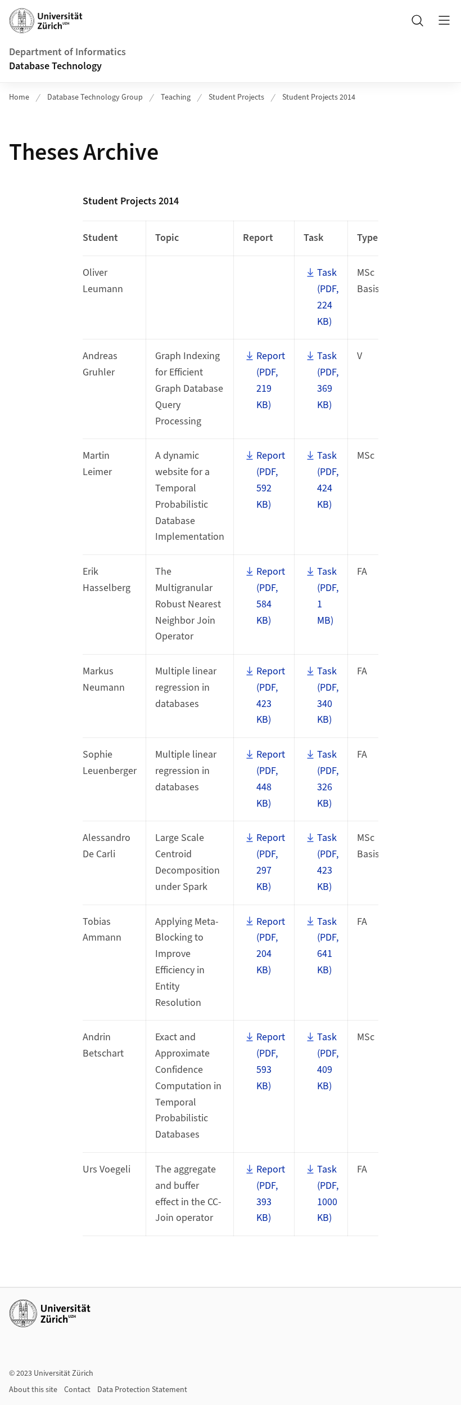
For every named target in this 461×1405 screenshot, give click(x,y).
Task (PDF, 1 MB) (327, 596)
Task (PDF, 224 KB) (327, 297)
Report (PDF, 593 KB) (270, 1061)
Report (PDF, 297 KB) (270, 862)
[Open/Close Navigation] (444, 20)
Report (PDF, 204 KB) (270, 946)
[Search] (417, 20)
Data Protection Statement (142, 1389)
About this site (33, 1389)
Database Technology (55, 66)
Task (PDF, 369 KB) (327, 380)
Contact (77, 1389)
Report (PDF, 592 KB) (270, 480)
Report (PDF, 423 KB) (270, 695)
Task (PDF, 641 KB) (327, 946)
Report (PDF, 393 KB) (270, 1193)
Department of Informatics (67, 52)
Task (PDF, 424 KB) (327, 480)
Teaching (176, 97)
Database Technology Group (95, 97)
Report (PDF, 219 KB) (270, 380)
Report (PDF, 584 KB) (270, 596)
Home (19, 97)
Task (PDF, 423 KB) (327, 862)
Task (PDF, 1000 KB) (327, 1193)
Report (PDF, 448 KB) (270, 779)
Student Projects (236, 97)
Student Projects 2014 (318, 97)
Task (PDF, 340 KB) (327, 695)
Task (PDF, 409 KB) (327, 1061)
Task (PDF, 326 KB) (327, 779)
